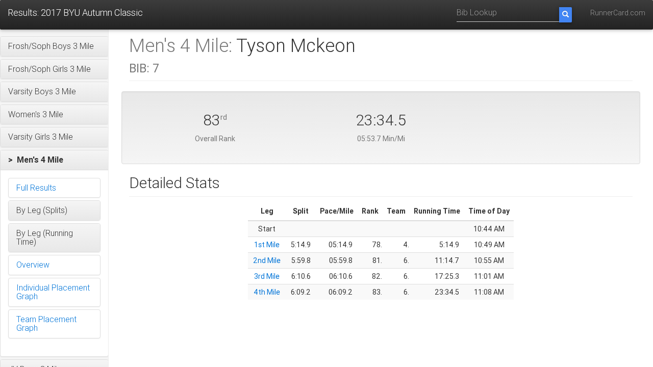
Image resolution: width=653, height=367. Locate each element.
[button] (54, 46)
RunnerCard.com (617, 12)
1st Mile (267, 244)
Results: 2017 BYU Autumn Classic (75, 12)
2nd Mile (267, 260)
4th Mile (267, 292)
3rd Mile (267, 276)
